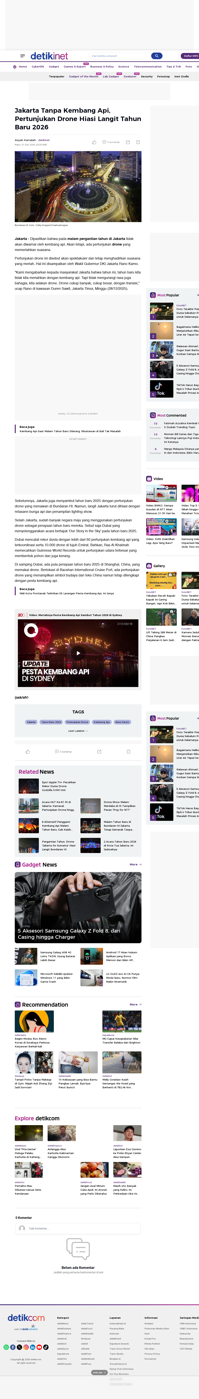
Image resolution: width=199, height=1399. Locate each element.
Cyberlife (38, 66)
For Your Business (119, 1374)
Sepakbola (63, 1353)
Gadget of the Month (85, 75)
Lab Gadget (112, 75)
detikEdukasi (64, 1328)
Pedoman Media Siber (157, 1328)
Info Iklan (149, 1348)
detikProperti (64, 1364)
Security (147, 76)
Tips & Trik (173, 66)
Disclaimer (150, 1358)
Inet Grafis (182, 76)
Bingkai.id (115, 1358)
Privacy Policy (152, 1353)
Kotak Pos (150, 1338)
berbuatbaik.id (118, 1323)
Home (23, 66)
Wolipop (86, 1338)
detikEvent (115, 1338)
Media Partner (152, 1343)
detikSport (63, 1348)
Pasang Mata (117, 1328)
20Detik (85, 1348)
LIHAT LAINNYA (76, 731)
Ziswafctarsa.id (118, 1364)
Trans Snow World (120, 1348)
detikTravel (87, 1323)
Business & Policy (102, 66)
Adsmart (114, 1333)
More (134, 864)
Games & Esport (76, 65)
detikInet (62, 1338)
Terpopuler (56, 76)
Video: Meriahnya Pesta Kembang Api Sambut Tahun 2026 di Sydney (75, 615)
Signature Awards (119, 1343)
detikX (84, 1343)
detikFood (86, 1328)
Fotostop (163, 76)
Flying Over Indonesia (121, 1369)
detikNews (63, 1323)
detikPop (86, 1364)
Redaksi (149, 1323)
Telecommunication (148, 66)
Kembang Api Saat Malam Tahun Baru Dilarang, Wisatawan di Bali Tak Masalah (70, 431)
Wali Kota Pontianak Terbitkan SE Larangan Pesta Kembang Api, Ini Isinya (67, 593)
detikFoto (86, 1353)
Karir (147, 1333)
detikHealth (87, 1333)
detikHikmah (88, 1358)
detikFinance (64, 1333)
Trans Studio (117, 1353)
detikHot (61, 1343)
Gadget (54, 66)
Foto (189, 66)
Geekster (131, 75)
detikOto (62, 1358)
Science (123, 66)
